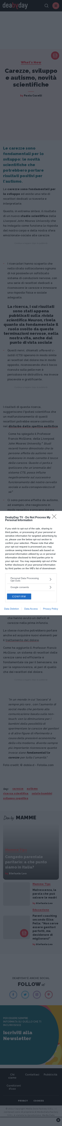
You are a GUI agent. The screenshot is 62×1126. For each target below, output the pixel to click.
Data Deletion (11, 608)
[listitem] (31, 579)
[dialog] (31, 563)
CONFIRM (19, 596)
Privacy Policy (50, 608)
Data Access (31, 608)
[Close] (55, 517)
